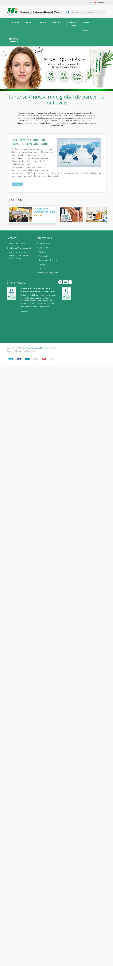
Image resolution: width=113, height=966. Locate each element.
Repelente (57, 22)
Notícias (85, 31)
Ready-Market (31, 351)
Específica (29, 22)
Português (100, 3)
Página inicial (14, 22)
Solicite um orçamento (13, 40)
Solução (85, 22)
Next (70, 282)
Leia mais (17, 184)
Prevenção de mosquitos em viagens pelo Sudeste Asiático (37, 290)
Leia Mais (38, 215)
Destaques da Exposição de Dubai (44, 210)
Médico (43, 22)
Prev (60, 282)
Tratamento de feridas (71, 23)
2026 (12, 297)
